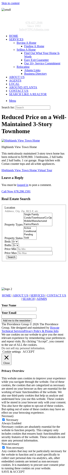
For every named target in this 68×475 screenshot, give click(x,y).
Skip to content (10, 3)
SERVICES (16, 39)
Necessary (12, 419)
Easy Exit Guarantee (36, 60)
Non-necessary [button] (10, 443)
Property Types (14, 224)
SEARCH (28, 298)
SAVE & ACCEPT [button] (13, 471)
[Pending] (30, 234)
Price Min (10, 249)
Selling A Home (26, 49)
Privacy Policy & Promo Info (41, 331)
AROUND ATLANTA (23, 87)
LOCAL (14, 84)
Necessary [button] (8, 416)
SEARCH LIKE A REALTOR (28, 94)
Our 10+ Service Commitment (42, 63)
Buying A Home (26, 42)
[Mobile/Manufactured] (38, 221)
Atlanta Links (32, 70)
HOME (13, 36)
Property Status (14, 238)
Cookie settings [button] (11, 351)
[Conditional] (30, 231)
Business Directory (35, 73)
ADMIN (42, 298)
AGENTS (15, 80)
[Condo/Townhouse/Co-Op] (38, 217)
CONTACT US (18, 90)
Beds (8, 241)
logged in (22, 185)
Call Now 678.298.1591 (16, 191)
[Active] (30, 228)
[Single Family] (38, 214)
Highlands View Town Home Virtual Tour (27, 170)
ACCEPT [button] (29, 351)
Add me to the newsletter (16, 320)
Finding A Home (34, 46)
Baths (8, 245)
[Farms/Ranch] (38, 224)
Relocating (23, 66)
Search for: (8, 107)
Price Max (11, 253)
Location (10, 207)
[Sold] (30, 238)
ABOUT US (17, 77)
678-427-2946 (34, 22)
